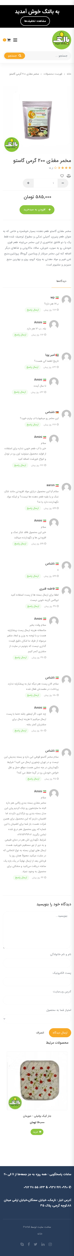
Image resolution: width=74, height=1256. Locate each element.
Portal (26, 1227)
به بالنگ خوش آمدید (37, 12)
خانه (39, 1234)
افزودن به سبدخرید (35, 209)
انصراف (40, 1032)
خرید (36, 1132)
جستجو (13, 56)
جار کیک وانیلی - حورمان (37, 1116)
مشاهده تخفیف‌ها (35, 21)
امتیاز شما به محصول (58, 1010)
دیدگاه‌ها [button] (61, 281)
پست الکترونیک (62, 973)
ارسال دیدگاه (60, 1032)
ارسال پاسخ (33, 310)
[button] (7, 40)
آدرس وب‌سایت (62, 991)
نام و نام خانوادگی (60, 954)
